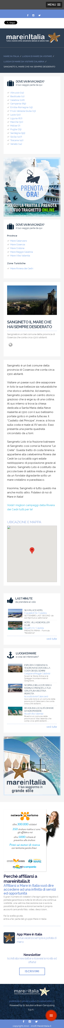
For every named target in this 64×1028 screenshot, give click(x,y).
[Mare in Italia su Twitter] (39, 15)
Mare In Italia (11, 56)
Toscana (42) (16, 140)
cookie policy (46, 1001)
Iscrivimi (32, 971)
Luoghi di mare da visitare (37, 56)
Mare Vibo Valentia (20, 255)
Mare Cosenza (17, 244)
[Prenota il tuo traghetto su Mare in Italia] (32, 217)
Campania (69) (18, 103)
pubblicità (14, 1001)
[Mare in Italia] (32, 41)
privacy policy (29, 1001)
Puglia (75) (16, 129)
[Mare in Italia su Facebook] (28, 15)
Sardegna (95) (17, 133)
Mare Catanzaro (18, 240)
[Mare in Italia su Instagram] (33, 15)
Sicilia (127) (16, 136)
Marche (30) (16, 122)
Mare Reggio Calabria (21, 252)
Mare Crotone (17, 248)
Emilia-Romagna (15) (21, 107)
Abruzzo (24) (17, 92)
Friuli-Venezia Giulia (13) (23, 111)
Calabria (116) (17, 100)
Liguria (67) (16, 118)
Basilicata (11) (17, 96)
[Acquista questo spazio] (32, 796)
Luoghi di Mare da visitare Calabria (24, 61)
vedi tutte (51, 638)
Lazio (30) (15, 114)
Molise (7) (15, 125)
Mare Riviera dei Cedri (21, 268)
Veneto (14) (16, 144)
